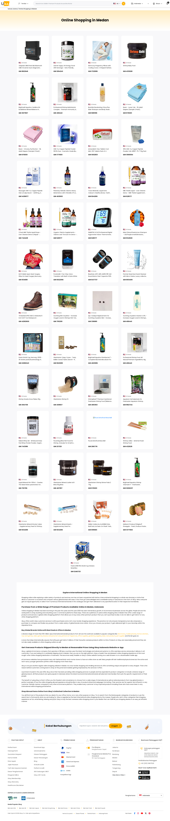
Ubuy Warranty (13, 782)
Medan (114, 758)
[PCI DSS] (12, 798)
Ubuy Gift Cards (39, 775)
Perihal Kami (12, 747)
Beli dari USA (12, 808)
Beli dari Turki (87, 808)
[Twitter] (145, 813)
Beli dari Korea (62, 808)
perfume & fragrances (69, 636)
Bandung (115, 754)
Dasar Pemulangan (41, 758)
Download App (39, 747)
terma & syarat (67, 813)
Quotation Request (14, 754)
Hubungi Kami (13, 751)
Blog (35, 761)
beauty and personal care (52, 636)
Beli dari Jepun (34, 808)
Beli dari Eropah (100, 808)
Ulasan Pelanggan (40, 754)
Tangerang (116, 768)
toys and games (27, 636)
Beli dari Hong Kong (48, 808)
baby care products (109, 636)
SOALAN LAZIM (39, 765)
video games (37, 636)
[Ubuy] (5, 3)
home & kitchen (142, 634)
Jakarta (115, 747)
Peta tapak (12, 761)
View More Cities (118, 775)
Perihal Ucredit (39, 768)
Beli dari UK (22, 808)
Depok (114, 772)
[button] (137, 3)
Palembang (116, 765)
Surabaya (115, 751)
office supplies (83, 636)
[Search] (123, 3)
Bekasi (114, 761)
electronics (121, 634)
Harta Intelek (12, 758)
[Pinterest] (149, 813)
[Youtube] (142, 813)
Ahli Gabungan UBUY (41, 772)
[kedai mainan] (144, 778)
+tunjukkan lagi (65, 775)
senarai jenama (39, 751)
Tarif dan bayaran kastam (17, 768)
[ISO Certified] (27, 798)
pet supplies (120, 636)
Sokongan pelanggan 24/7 (152, 749)
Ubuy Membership (14, 778)
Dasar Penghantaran (15, 772)
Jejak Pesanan (13, 765)
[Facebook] (134, 813)
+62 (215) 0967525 (147, 763)
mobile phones (131, 634)
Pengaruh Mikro (13, 775)
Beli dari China (75, 808)
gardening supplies (95, 636)
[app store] (144, 772)
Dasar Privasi (80, 813)
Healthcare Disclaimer (16, 785)
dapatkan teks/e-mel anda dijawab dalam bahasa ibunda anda (151, 755)
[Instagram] (138, 813)
